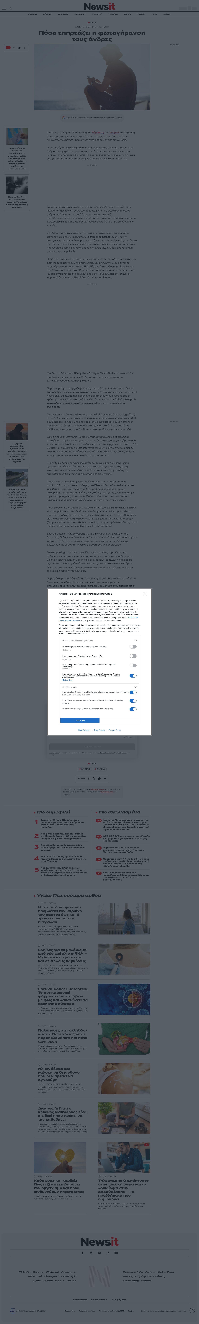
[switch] (133, 647)
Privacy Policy (115, 730)
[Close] (146, 594)
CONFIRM (80, 720)
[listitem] (99, 640)
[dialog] (99, 662)
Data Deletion (84, 730)
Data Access (99, 730)
